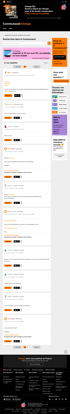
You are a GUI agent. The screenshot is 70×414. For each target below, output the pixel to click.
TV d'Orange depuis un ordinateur (56, 131)
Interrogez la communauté (61, 81)
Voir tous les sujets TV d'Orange (40, 58)
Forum (5, 28)
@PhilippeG (11, 194)
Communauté (17, 23)
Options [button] (46, 63)
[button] (48, 72)
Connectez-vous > (58, 63)
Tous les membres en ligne (59, 155)
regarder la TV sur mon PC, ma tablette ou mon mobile (17, 35)
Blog (10, 28)
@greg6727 (7, 81)
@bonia (6, 85)
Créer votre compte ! (59, 57)
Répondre (8, 95)
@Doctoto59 (7, 83)
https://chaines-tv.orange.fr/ (11, 228)
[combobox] (25, 43)
